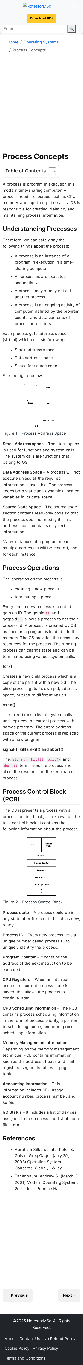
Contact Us (29, 1338)
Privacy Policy (45, 1348)
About (10, 1338)
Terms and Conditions (25, 1358)
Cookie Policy (17, 1348)
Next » (69, 1295)
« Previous (17, 1295)
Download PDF (41, 18)
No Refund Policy (59, 1338)
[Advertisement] (41, 104)
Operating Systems (41, 42)
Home (12, 42)
